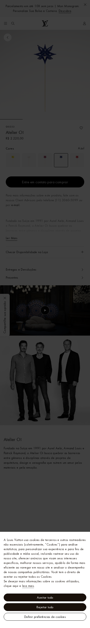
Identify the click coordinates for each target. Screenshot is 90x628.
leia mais (28, 586)
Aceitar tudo (45, 597)
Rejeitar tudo (44, 607)
